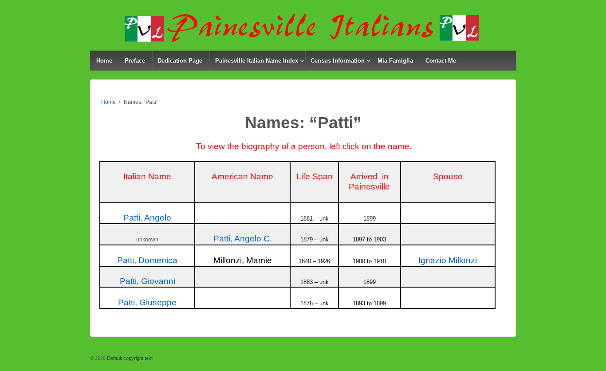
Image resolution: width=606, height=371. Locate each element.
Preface (135, 60)
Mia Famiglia (395, 60)
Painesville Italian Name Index (256, 60)
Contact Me (440, 60)
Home (104, 60)
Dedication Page (179, 60)
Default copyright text (129, 358)
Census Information (338, 60)
